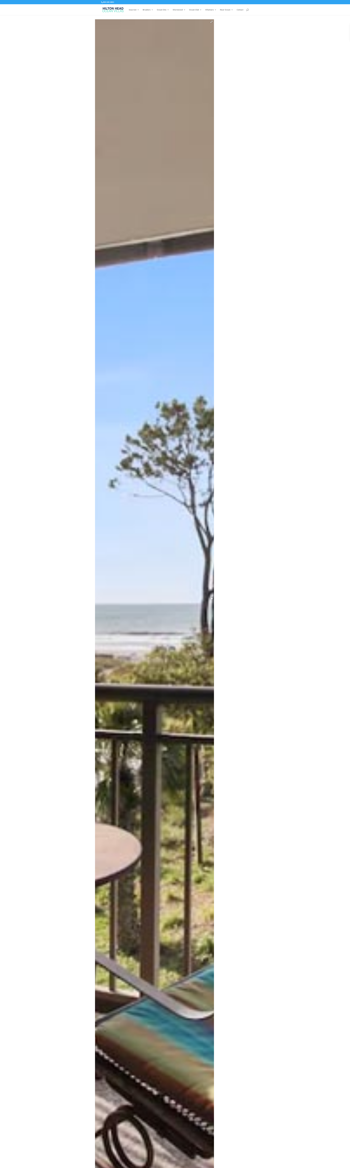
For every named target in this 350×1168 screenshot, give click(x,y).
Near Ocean (225, 10)
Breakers (147, 10)
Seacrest (132, 10)
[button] (211, 22)
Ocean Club (194, 10)
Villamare (209, 10)
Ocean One (161, 10)
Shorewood (178, 10)
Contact (240, 10)
